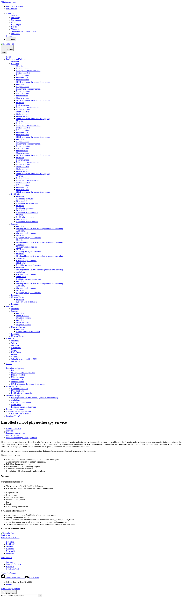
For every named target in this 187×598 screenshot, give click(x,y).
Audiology (20, 231)
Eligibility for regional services (28, 238)
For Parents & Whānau (15, 6)
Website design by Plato (10, 589)
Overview (15, 61)
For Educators (11, 9)
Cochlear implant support (26, 233)
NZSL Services (22, 315)
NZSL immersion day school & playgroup (33, 82)
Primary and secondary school (28, 70)
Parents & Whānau (13, 428)
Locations (15, 304)
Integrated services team (15, 433)
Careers (14, 22)
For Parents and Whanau (16, 59)
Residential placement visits (27, 203)
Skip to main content (9, 2)
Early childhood (22, 68)
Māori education (22, 75)
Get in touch (34, 578)
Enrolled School (12, 435)
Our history (15, 18)
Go (40, 596)
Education (15, 64)
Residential (15, 194)
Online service (22, 77)
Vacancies (15, 29)
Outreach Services (18, 327)
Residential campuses (24, 199)
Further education (23, 73)
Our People (15, 34)
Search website (7, 595)
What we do (16, 15)
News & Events (17, 297)
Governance (16, 20)
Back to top (5, 535)
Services (14, 224)
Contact (9, 36)
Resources (15, 295)
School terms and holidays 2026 (24, 31)
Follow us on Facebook (15, 578)
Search (12, 39)
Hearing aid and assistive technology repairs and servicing (39, 228)
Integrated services (23, 318)
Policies (14, 27)
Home (8, 57)
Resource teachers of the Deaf (28, 331)
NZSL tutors (21, 235)
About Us (10, 13)
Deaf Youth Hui (22, 201)
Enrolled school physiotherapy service (21, 438)
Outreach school (22, 80)
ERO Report (16, 24)
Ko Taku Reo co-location (26, 302)
